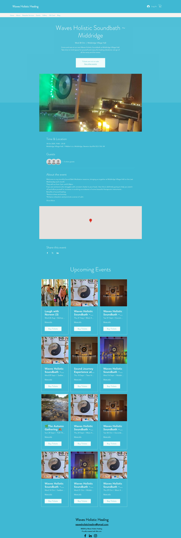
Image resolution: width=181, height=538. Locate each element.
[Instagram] (95, 536)
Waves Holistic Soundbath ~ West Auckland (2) (83, 428)
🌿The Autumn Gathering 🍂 (54, 428)
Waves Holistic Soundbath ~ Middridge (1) (112, 370)
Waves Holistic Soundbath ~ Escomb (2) (112, 313)
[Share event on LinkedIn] (58, 253)
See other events (90, 64)
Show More (50, 201)
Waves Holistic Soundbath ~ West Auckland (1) (83, 313)
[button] (160, 5)
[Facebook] (85, 536)
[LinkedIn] (90, 536)
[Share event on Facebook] (47, 253)
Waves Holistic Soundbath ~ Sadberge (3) (54, 370)
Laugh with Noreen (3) (52, 313)
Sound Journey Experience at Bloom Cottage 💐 (84, 370)
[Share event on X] (53, 253)
